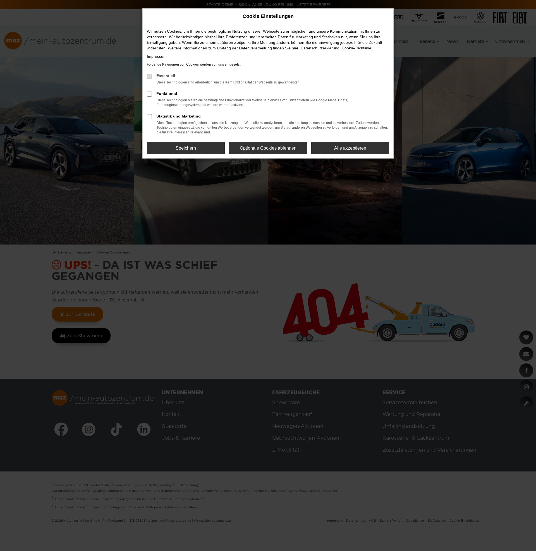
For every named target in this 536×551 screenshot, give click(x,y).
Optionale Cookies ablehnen (268, 148)
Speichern (186, 148)
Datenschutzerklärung (320, 48)
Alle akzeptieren (350, 148)
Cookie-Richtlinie (356, 48)
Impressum (157, 56)
